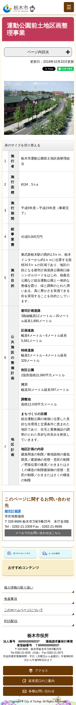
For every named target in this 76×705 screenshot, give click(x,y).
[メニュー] (69, 7)
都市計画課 (13, 511)
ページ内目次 (38, 52)
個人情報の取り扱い (18, 587)
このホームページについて (23, 610)
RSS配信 (10, 621)
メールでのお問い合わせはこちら (38, 533)
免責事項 (10, 599)
